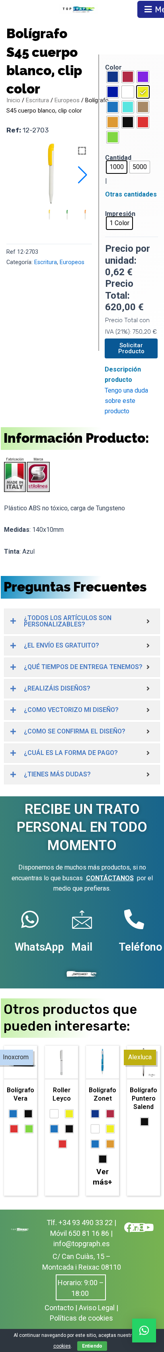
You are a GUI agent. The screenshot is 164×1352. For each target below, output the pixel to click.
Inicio (13, 100)
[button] (82, 175)
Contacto (59, 1307)
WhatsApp (39, 947)
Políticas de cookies (81, 1318)
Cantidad (118, 157)
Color (113, 67)
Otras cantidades (131, 194)
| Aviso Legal (95, 1307)
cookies (62, 1346)
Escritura (37, 100)
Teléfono (140, 947)
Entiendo (92, 1346)
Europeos (67, 100)
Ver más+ (102, 1177)
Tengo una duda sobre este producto (126, 401)
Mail (81, 947)
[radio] (113, 77)
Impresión (120, 214)
